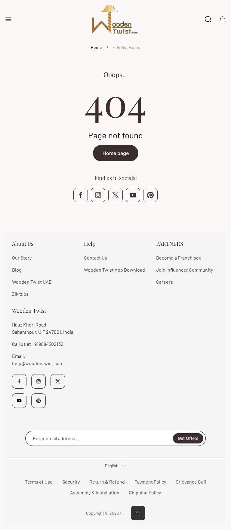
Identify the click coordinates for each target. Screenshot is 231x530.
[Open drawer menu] (8, 19)
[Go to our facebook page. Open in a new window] (80, 195)
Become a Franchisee (179, 257)
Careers (164, 282)
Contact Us (95, 257)
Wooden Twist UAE (32, 282)
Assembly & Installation (94, 492)
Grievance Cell (191, 481)
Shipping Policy (145, 492)
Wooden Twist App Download (114, 270)
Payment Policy (150, 481)
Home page (116, 153)
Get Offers (188, 438)
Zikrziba (20, 294)
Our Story (22, 257)
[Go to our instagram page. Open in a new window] (98, 195)
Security (71, 481)
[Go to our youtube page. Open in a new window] (133, 195)
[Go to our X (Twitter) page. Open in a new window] (115, 195)
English (112, 465)
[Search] (208, 19)
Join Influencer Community (184, 270)
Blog (17, 270)
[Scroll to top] (138, 513)
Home (96, 47)
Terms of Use (39, 481)
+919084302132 (47, 344)
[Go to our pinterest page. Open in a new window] (150, 195)
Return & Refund (107, 481)
